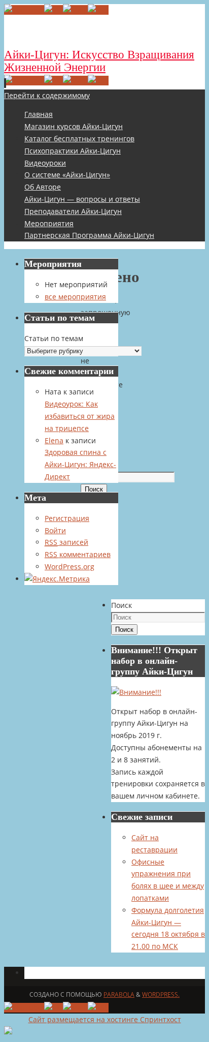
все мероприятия (75, 296)
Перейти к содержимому (47, 95)
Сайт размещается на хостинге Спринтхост (104, 1019)
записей (66, 542)
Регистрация (67, 518)
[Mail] (75, 10)
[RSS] (98, 10)
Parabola (118, 994)
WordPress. (161, 994)
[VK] (53, 10)
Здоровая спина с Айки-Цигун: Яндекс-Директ (80, 464)
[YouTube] (24, 10)
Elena (54, 440)
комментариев (78, 554)
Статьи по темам (53, 338)
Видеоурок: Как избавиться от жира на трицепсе (80, 416)
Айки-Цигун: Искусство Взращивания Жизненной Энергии (99, 61)
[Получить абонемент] (136, 692)
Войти (55, 530)
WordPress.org (69, 566)
